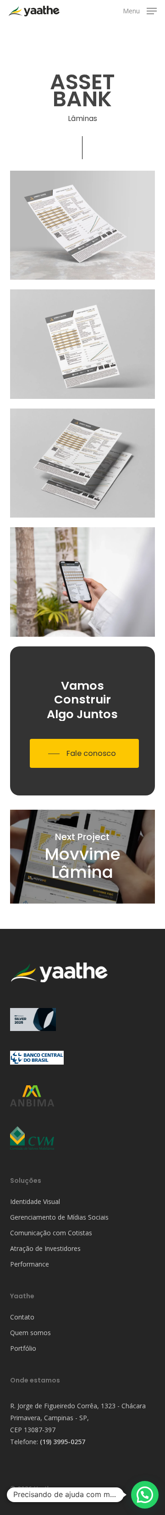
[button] (140, 10)
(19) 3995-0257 (62, 1441)
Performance (29, 1264)
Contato (22, 1317)
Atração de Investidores (45, 1248)
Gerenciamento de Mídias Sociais (59, 1217)
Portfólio (23, 1348)
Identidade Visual (35, 1201)
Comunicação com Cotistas (51, 1232)
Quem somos (30, 1332)
